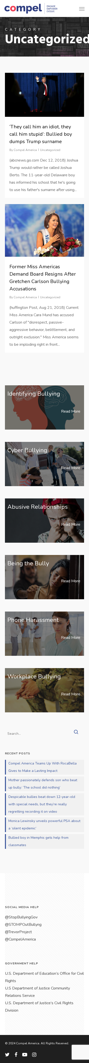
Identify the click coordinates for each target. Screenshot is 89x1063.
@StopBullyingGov (21, 917)
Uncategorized (50, 150)
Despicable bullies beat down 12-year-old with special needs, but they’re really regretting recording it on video (41, 804)
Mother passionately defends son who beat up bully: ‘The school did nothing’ (42, 784)
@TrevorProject (18, 932)
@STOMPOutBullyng (23, 924)
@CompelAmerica (20, 939)
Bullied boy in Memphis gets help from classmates (38, 841)
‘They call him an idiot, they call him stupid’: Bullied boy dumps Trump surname (40, 134)
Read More (70, 411)
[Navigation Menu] (82, 8)
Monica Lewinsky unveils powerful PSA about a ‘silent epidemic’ (44, 825)
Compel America (25, 150)
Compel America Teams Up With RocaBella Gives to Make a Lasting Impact (42, 767)
